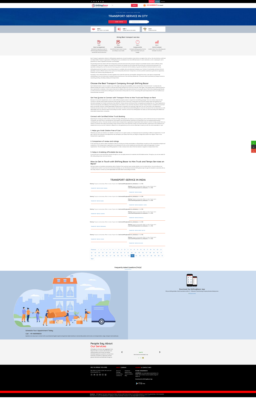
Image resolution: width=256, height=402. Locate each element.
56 (144, 256)
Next (92, 259)
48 (114, 256)
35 (139, 252)
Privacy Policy (119, 374)
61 (162, 256)
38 (150, 252)
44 (99, 256)
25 (103, 252)
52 (129, 256)
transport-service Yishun (97, 239)
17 (147, 249)
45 (103, 256)
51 (125, 256)
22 (91, 252)
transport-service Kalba (97, 201)
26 (106, 252)
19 (154, 249)
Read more (147, 395)
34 (135, 252)
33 (131, 252)
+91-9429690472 (155, 5)
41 (161, 252)
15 (140, 249)
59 (155, 256)
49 (118, 256)
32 (128, 252)
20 (157, 249)
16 (144, 249)
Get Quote (151, 1)
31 (124, 252)
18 (150, 249)
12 (131, 249)
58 (151, 256)
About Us (163, 1)
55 (140, 256)
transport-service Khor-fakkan (99, 188)
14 (137, 249)
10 (124, 249)
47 (110, 256)
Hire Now (119, 22)
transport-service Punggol (136, 217)
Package (118, 372)
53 (132, 256)
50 (121, 256)
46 (107, 256)
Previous (93, 249)
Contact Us (119, 375)
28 (114, 252)
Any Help (157, 1)
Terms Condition (129, 374)
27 (110, 252)
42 (91, 256)
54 (136, 256)
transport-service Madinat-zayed (138, 205)
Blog (126, 375)
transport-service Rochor (136, 243)
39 (154, 252)
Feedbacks (127, 370)
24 (99, 252)
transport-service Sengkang (98, 226)
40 (157, 252)
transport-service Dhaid (135, 192)
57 (147, 256)
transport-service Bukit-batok (137, 230)
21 (160, 249)
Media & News (128, 372)
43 (95, 256)
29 (117, 252)
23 (95, 252)
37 (146, 252)
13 (134, 249)
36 (143, 252)
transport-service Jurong (98, 213)
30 (121, 252)
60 (158, 256)
